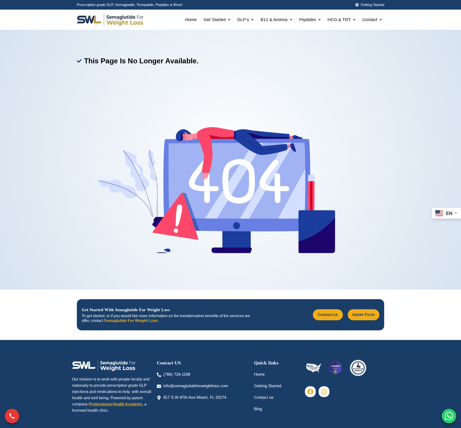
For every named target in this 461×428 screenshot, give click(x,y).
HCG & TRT (339, 19)
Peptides (307, 19)
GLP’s (243, 19)
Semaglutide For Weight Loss (131, 321)
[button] (217, 19)
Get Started (215, 19)
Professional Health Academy (115, 404)
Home (191, 19)
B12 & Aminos (274, 19)
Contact (369, 19)
